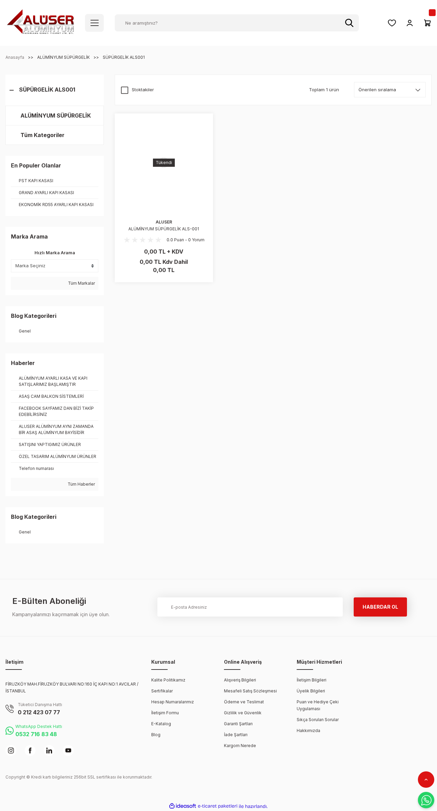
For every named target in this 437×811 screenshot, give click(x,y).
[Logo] (40, 22)
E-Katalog (161, 723)
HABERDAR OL (380, 607)
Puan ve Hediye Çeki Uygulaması (318, 705)
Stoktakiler (143, 89)
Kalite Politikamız (168, 679)
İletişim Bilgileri (311, 679)
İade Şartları (236, 734)
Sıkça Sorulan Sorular (318, 719)
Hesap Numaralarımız (172, 701)
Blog (155, 734)
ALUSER (164, 222)
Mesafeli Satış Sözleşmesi (250, 690)
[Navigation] (94, 23)
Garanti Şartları (238, 723)
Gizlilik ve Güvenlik (243, 712)
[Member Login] (410, 23)
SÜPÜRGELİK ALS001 (124, 57)
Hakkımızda (308, 730)
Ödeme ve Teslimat (244, 701)
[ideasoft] (182, 806)
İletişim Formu (165, 712)
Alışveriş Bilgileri (240, 679)
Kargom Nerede (240, 745)
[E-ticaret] (218, 806)
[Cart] (427, 23)
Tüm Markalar (81, 283)
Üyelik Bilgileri (311, 690)
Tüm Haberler (81, 484)
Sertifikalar (162, 690)
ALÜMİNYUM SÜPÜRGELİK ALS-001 (163, 228)
